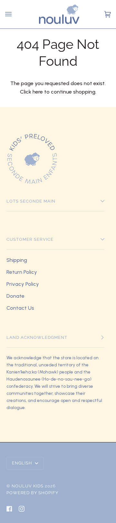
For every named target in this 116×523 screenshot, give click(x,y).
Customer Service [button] (29, 239)
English (23, 463)
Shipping (16, 260)
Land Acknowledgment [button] (36, 337)
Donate (15, 296)
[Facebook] (9, 509)
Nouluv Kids (28, 486)
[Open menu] (9, 14)
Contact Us (20, 308)
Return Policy (21, 272)
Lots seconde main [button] (30, 201)
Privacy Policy (22, 284)
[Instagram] (21, 509)
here (38, 92)
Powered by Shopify (32, 492)
